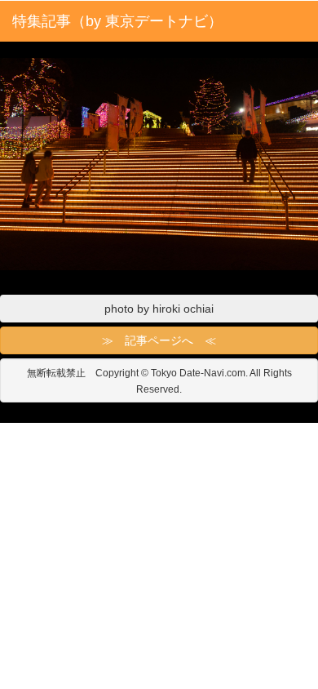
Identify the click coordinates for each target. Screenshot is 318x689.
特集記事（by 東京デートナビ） (117, 21)
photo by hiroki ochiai (159, 308)
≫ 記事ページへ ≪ (159, 340)
